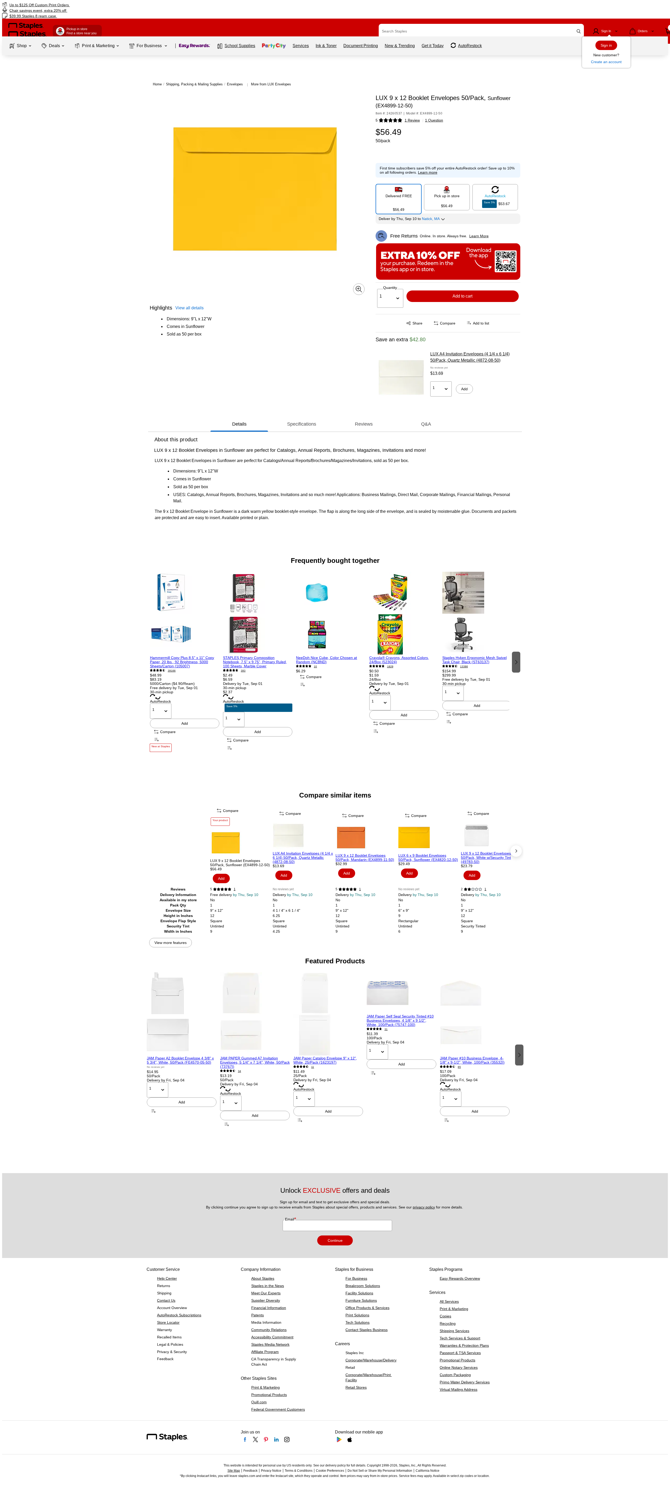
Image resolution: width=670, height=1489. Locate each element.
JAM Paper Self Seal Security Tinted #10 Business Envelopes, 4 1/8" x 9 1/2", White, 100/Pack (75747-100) (400, 1020)
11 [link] (312, 1066)
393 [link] (243, 670)
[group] (185, 662)
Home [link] (157, 84)
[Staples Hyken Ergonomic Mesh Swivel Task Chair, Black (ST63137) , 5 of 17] (477, 614)
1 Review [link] (412, 120)
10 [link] (315, 666)
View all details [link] (189, 308)
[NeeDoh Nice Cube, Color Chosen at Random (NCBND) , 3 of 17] (330, 614)
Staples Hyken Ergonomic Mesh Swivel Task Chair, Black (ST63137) (474, 660)
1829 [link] (390, 666)
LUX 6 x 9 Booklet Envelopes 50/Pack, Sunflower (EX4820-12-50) (428, 857)
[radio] (399, 197)
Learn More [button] (479, 236)
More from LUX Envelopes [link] (271, 84)
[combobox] (481, 31)
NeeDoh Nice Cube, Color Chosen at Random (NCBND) (326, 660)
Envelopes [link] (235, 84)
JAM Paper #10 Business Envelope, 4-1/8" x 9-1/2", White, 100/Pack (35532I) (472, 1060)
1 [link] (235, 889)
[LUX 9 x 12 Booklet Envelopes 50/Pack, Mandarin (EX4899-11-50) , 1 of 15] (366, 837)
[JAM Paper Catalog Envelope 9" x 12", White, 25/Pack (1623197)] (328, 1014)
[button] (578, 31)
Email (290, 1219)
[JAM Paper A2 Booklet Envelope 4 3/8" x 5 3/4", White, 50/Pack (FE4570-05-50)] (181, 1014)
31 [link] (386, 1029)
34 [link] (239, 1071)
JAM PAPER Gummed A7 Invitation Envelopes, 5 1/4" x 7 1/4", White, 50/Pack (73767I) (255, 1062)
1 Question (434, 120)
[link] (113, 5)
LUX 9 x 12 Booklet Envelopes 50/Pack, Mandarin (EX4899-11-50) (365, 857)
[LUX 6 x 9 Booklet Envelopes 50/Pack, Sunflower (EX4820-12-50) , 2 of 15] (429, 837)
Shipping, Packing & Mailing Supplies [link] (194, 84)
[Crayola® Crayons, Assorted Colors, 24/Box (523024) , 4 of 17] (404, 614)
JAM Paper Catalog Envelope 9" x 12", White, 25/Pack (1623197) (325, 1060)
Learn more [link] (427, 172)
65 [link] (459, 1066)
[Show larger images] (359, 289)
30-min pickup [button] (161, 692)
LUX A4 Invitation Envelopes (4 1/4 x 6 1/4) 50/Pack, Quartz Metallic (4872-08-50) (470, 357)
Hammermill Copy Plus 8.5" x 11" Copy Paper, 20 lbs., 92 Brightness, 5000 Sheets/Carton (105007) (182, 662)
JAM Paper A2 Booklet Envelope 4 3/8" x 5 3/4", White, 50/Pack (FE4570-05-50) (180, 1060)
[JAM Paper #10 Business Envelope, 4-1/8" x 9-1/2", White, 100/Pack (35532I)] (475, 1014)
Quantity (390, 287)
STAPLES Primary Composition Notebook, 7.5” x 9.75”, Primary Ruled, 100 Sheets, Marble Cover (255, 662)
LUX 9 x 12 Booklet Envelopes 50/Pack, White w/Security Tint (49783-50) (486, 857)
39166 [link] (172, 670)
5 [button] (377, 120)
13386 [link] (464, 666)
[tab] (239, 424)
